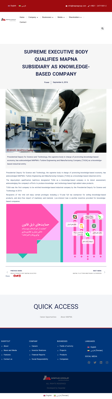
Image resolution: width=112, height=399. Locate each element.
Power (46, 82)
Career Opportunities (48, 317)
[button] (102, 28)
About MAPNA (66, 317)
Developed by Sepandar (56, 388)
